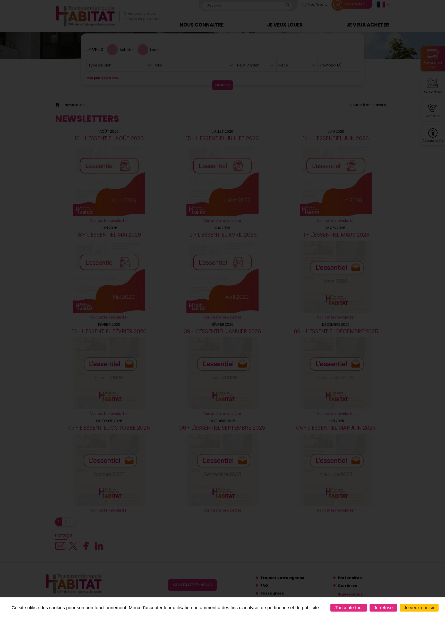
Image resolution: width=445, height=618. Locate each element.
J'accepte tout (349, 607)
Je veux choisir (419, 607)
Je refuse (383, 607)
